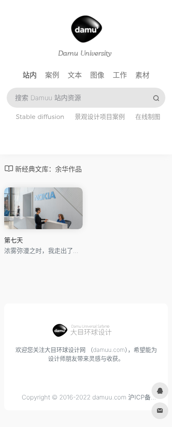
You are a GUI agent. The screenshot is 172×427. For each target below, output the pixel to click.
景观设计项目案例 (100, 117)
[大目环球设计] (86, 332)
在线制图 (147, 117)
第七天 (13, 240)
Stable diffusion (40, 117)
